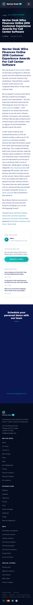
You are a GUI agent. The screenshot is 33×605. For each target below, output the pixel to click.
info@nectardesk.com (9, 433)
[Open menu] (29, 4)
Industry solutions (8, 538)
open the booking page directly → (17, 393)
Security (11, 595)
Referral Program (8, 476)
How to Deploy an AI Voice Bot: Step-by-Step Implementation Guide (15, 273)
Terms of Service (7, 557)
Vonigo (4, 517)
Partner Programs (8, 473)
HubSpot (5, 490)
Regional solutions (8, 571)
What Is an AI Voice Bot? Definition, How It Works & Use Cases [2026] (15, 289)
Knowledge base (7, 465)
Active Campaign (7, 509)
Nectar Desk (20, 70)
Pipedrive (5, 494)
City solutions (6, 575)
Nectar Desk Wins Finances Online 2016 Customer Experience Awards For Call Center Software (14, 216)
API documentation (8, 546)
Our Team (5, 446)
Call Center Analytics (9, 542)
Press (4, 457)
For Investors (6, 480)
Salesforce (5, 498)
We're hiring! (6, 454)
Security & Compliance (9, 549)
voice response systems (18, 168)
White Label (6, 578)
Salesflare (5, 513)
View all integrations (8, 520)
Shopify (4, 502)
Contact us (5, 450)
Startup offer (6, 567)
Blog (3, 461)
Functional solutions (8, 534)
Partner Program (7, 582)
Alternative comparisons (10, 530)
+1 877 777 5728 (7, 431)
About (4, 442)
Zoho (4, 505)
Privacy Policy (6, 553)
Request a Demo (16, 259)
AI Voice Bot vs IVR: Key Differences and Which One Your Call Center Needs (16, 281)
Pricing (4, 469)
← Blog (4, 15)
